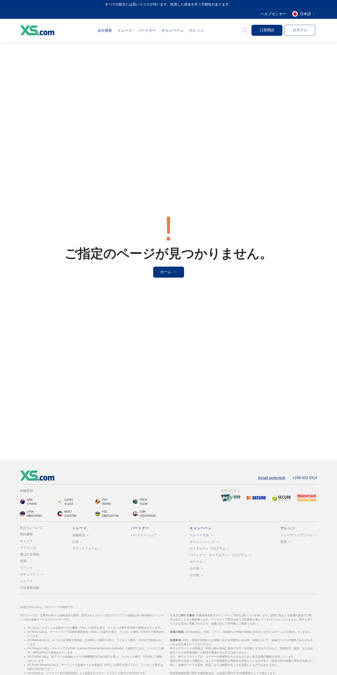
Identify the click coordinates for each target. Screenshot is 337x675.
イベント (26, 567)
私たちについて (31, 528)
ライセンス (28, 547)
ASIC (30, 499)
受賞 (23, 561)
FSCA (143, 499)
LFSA (30, 511)
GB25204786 (110, 515)
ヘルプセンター (273, 14)
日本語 (305, 14)
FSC (105, 511)
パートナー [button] (147, 30)
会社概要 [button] (104, 30)
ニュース (26, 581)
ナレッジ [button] (196, 30)
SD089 (106, 503)
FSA (104, 499)
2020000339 (148, 515)
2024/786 (70, 515)
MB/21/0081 (34, 515)
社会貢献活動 (29, 587)
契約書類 (26, 534)
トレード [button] (125, 30)
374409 (31, 503)
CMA (143, 511)
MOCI (68, 511)
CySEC (69, 499)
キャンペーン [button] (173, 30)
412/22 (68, 503)
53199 (144, 503)
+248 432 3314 (305, 478)
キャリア (26, 541)
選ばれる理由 (29, 554)
